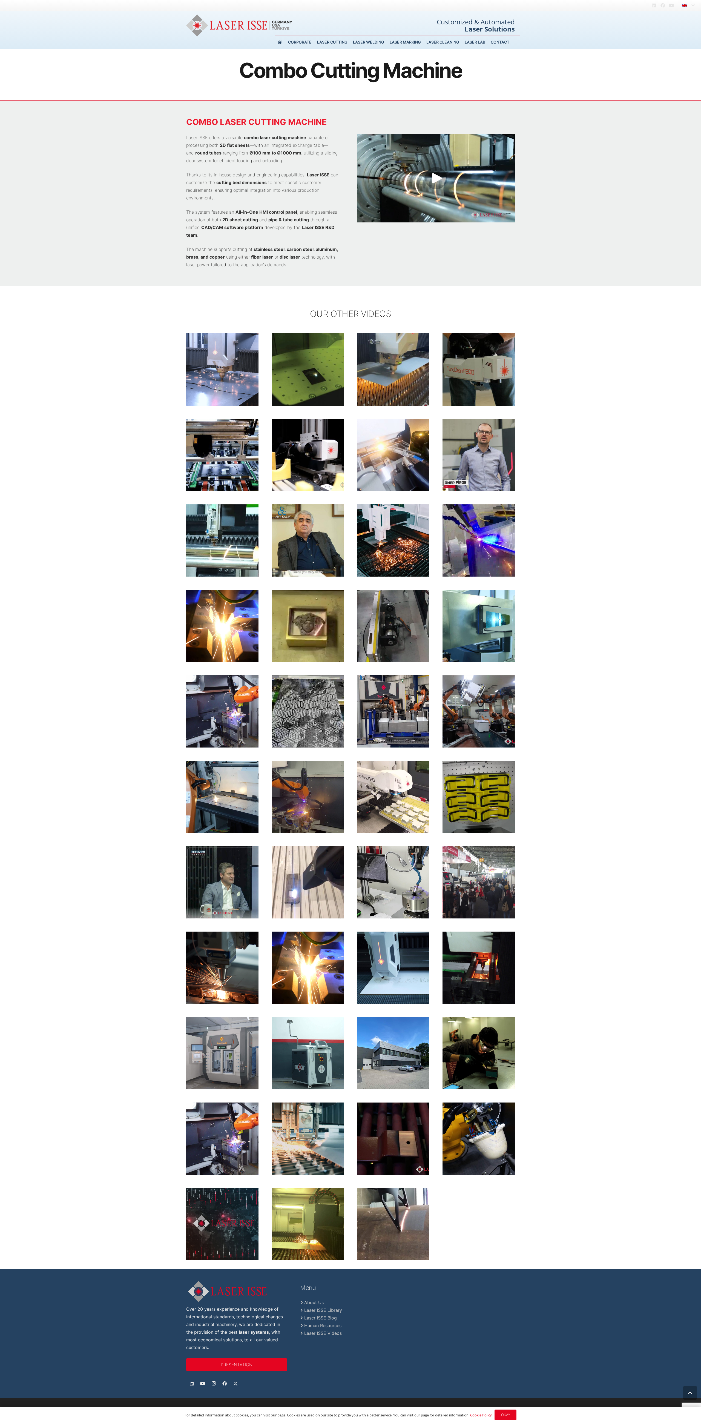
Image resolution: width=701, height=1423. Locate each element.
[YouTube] (671, 5)
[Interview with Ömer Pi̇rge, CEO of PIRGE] (479, 455)
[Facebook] (662, 5)
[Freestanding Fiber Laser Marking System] (308, 369)
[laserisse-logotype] (236, 1291)
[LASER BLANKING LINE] (393, 369)
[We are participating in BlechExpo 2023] (479, 882)
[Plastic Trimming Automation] (479, 711)
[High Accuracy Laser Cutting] (222, 968)
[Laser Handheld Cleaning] (308, 882)
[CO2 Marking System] (308, 711)
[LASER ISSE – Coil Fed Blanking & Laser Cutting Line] (308, 1224)
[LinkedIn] (654, 5)
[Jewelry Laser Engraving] (308, 626)
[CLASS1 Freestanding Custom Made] (393, 797)
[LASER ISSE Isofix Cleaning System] (479, 797)
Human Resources (322, 1325)
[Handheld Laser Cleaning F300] (308, 1053)
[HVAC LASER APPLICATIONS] (222, 626)
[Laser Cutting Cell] (479, 1139)
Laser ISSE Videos (322, 1333)
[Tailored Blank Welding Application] (393, 711)
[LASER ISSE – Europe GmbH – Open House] (393, 1053)
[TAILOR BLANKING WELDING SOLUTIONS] (222, 797)
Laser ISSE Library (322, 1310)
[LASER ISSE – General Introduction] (222, 1224)
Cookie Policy (481, 1415)
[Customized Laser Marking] (479, 626)
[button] (688, 5)
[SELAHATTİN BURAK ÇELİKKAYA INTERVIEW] (222, 882)
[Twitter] (235, 1383)
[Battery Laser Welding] (393, 882)
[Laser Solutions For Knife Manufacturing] (479, 968)
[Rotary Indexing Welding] (222, 1139)
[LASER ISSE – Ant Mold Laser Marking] (308, 455)
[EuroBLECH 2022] (222, 711)
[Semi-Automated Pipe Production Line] (222, 1053)
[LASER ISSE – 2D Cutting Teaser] (393, 540)
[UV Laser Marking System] (393, 626)
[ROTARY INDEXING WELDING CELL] (308, 797)
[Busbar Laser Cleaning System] (393, 1139)
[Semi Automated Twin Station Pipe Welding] (393, 455)
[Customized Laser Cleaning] (393, 1224)
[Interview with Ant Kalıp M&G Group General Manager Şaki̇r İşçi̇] (308, 540)
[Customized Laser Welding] (479, 540)
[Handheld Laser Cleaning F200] (479, 369)
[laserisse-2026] (239, 25)
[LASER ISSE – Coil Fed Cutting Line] (222, 369)
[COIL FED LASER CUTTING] (308, 1139)
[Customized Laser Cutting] (222, 540)
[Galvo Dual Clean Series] (222, 455)
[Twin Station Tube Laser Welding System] (308, 968)
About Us (313, 1302)
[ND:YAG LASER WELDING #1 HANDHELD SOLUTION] (479, 1053)
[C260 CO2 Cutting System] (393, 968)
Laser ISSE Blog (320, 1318)
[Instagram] (213, 1383)
